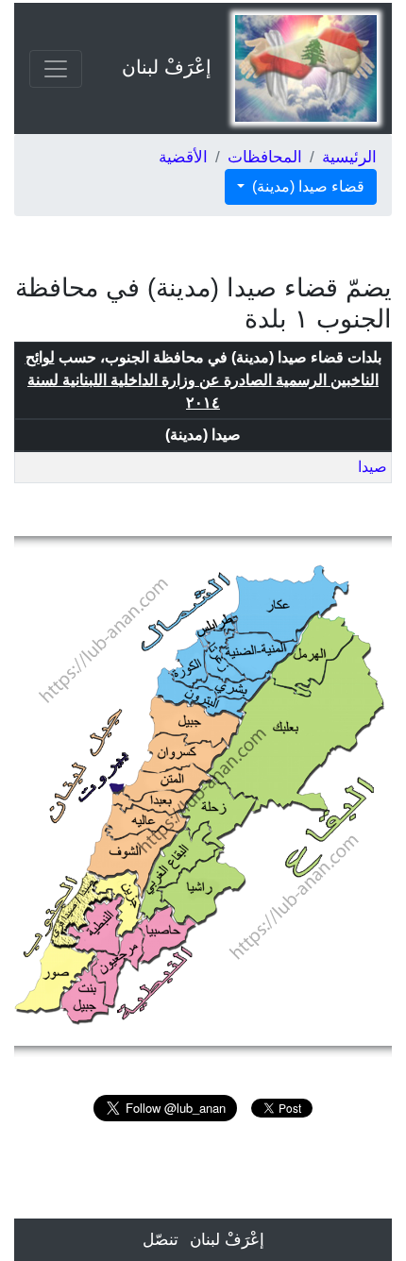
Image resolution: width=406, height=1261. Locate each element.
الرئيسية (349, 157)
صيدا (372, 467)
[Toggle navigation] (55, 69)
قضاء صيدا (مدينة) (306, 186)
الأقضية (183, 157)
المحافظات (265, 157)
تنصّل (160, 1240)
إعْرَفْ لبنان (166, 67)
